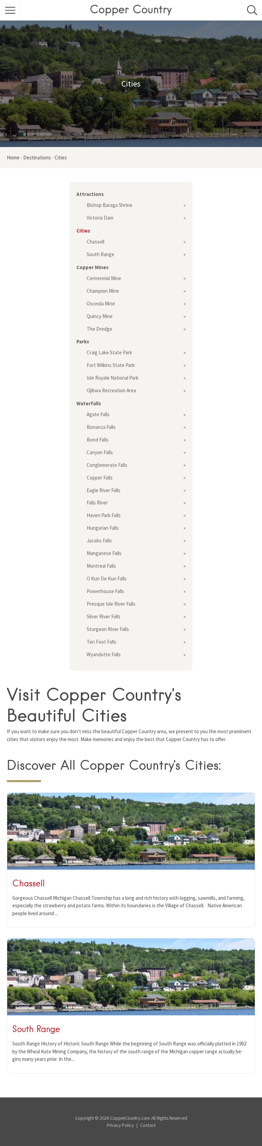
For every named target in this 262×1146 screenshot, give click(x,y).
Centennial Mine (104, 278)
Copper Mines (92, 267)
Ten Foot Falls (101, 641)
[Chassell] (131, 868)
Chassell (95, 241)
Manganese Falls (104, 553)
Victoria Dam (100, 217)
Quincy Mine (100, 316)
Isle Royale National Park (113, 377)
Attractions (90, 194)
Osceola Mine (101, 303)
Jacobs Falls (99, 540)
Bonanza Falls (101, 427)
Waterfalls (88, 403)
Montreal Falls (101, 566)
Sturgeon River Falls (108, 629)
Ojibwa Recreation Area (111, 390)
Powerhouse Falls (105, 591)
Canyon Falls (100, 452)
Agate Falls (98, 414)
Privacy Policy (120, 1125)
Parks (82, 341)
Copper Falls (100, 477)
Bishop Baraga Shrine (109, 205)
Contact (148, 1125)
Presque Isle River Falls (111, 604)
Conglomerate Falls (107, 465)
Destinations (37, 157)
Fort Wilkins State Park (111, 365)
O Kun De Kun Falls (107, 578)
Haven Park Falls (104, 515)
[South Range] (131, 1013)
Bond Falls (97, 439)
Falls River (97, 502)
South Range (100, 254)
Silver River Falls (103, 616)
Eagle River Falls (103, 490)
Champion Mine (103, 291)
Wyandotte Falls (104, 654)
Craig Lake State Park (109, 352)
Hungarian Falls (103, 528)
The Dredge (99, 329)
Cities (83, 230)
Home (13, 157)
